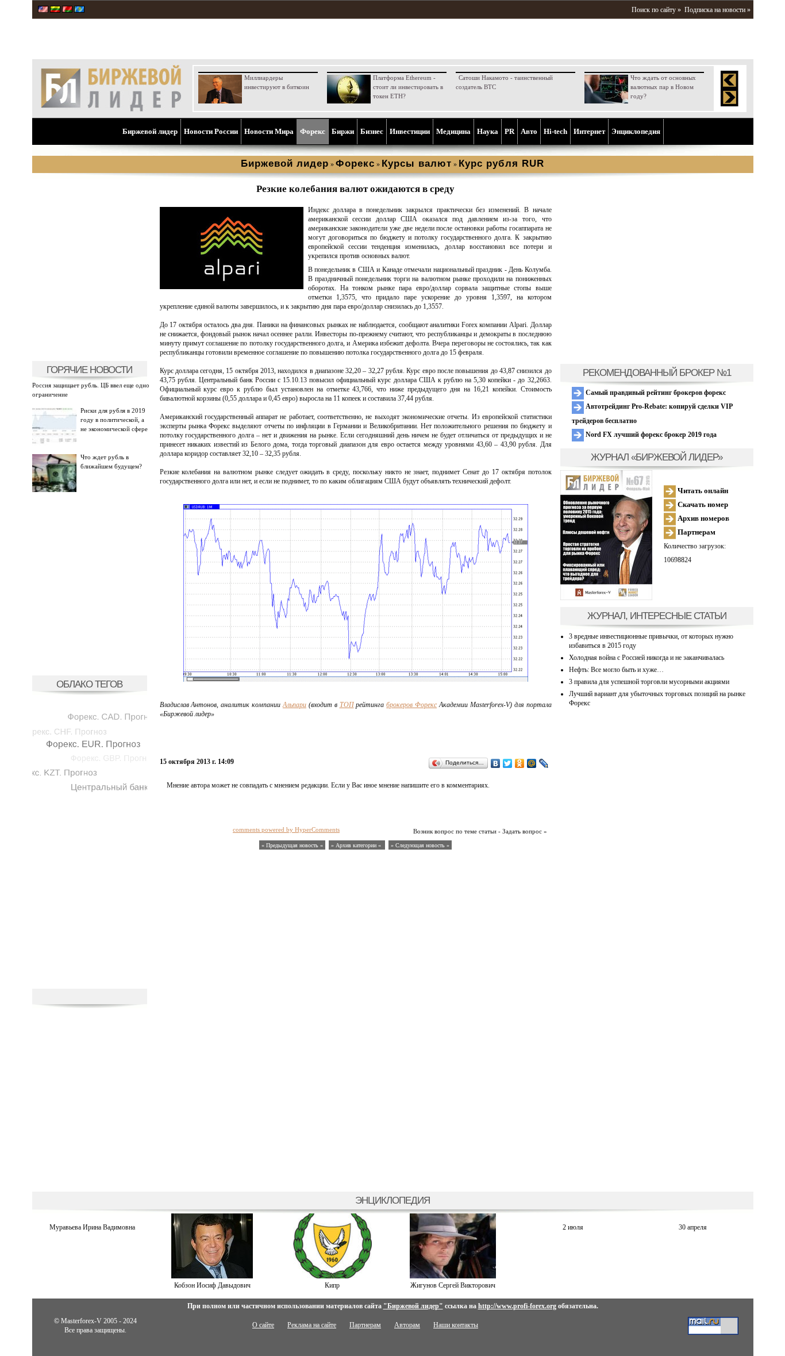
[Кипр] (332, 1276)
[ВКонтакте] (496, 763)
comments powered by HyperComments (286, 829)
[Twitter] (508, 763)
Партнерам (695, 532)
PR (509, 131)
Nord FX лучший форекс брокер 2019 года (650, 435)
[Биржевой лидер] (111, 109)
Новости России (211, 131)
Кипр (332, 1285)
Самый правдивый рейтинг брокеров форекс (655, 393)
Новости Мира (269, 131)
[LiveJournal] (544, 763)
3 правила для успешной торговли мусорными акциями (649, 682)
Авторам (407, 1325)
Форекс (312, 131)
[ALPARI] (231, 287)
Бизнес (371, 131)
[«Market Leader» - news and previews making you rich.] (43, 10)
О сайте (263, 1325)
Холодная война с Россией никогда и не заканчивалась (646, 658)
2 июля (573, 1227)
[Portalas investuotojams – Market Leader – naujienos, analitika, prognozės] (55, 10)
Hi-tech (555, 131)
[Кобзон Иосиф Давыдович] (212, 1276)
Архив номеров (702, 518)
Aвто (529, 131)
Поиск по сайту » (656, 10)
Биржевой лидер (150, 131)
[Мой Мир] (532, 763)
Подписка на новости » (717, 10)
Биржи (343, 131)
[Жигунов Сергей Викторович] (453, 1276)
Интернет (589, 131)
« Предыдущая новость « (292, 845)
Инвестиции (410, 131)
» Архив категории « (357, 845)
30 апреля (693, 1227)
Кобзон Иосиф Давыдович (212, 1285)
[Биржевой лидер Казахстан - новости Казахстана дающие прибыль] (79, 10)
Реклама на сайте (311, 1325)
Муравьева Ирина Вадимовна (92, 1227)
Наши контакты (455, 1325)
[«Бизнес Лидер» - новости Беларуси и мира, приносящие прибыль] (67, 10)
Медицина (453, 131)
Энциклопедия (635, 131)
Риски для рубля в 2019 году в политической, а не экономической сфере (114, 419)
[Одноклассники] (520, 763)
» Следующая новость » (420, 845)
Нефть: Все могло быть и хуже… (616, 670)
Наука (487, 131)
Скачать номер (702, 504)
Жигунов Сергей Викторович (452, 1285)
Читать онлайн (702, 490)
